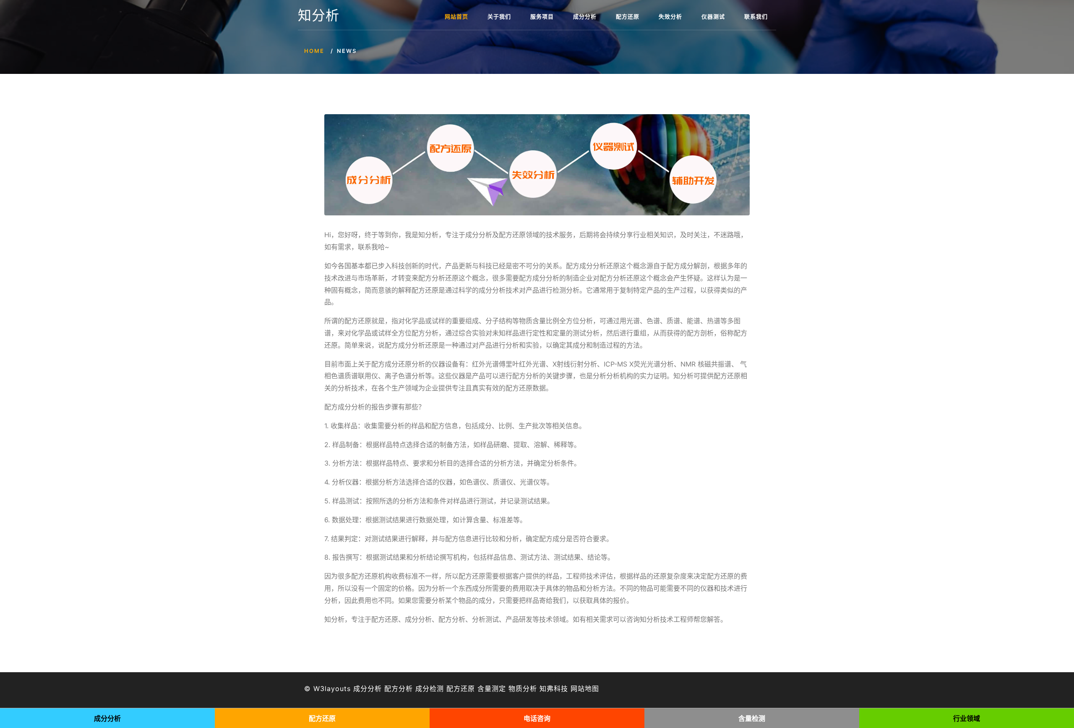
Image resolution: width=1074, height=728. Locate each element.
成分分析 (585, 16)
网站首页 (456, 16)
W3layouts (332, 688)
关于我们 (499, 16)
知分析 (318, 15)
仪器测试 (713, 16)
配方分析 (398, 688)
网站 (578, 688)
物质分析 (522, 688)
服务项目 (542, 16)
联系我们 (756, 16)
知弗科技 (554, 688)
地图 (592, 688)
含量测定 (491, 688)
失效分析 (670, 16)
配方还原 (627, 16)
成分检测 (429, 688)
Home (314, 50)
